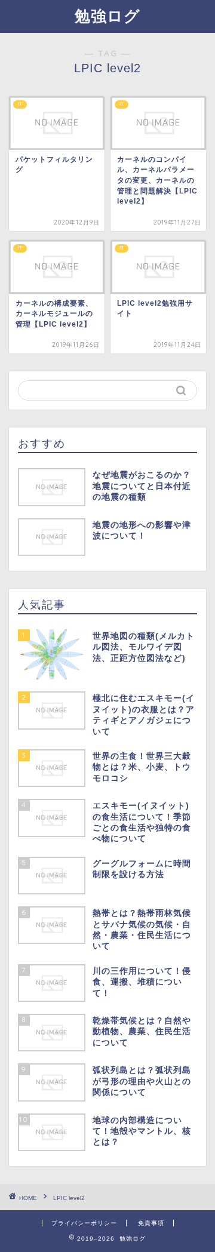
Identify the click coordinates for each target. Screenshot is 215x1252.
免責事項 (151, 1223)
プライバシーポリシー (84, 1223)
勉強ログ (107, 15)
